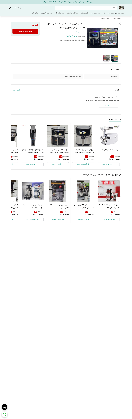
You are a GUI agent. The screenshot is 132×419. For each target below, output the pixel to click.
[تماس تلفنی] (4, 407)
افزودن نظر (16, 90)
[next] (13, 145)
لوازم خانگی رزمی (117, 18)
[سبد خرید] (9, 8)
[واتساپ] (4, 414)
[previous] (118, 145)
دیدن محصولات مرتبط (25, 31)
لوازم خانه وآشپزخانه (105, 18)
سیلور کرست (77, 32)
